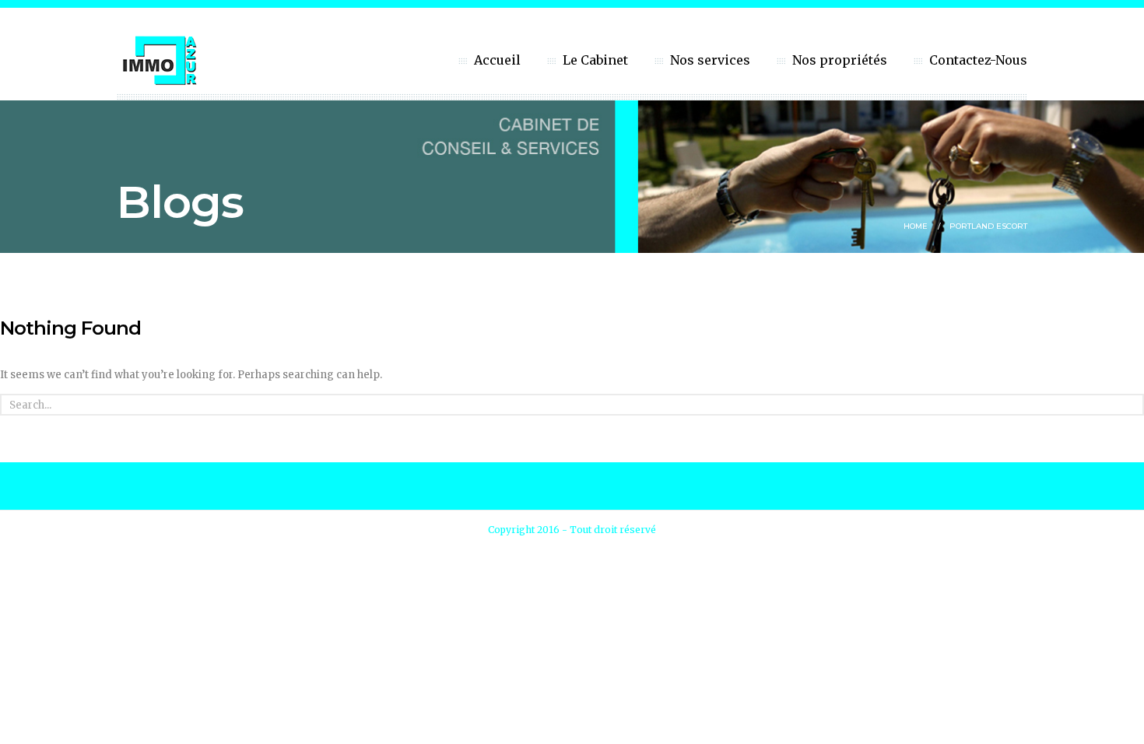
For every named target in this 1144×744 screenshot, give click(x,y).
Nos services (710, 60)
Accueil (497, 60)
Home (916, 226)
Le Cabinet (595, 60)
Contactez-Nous (978, 60)
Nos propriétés (839, 60)
